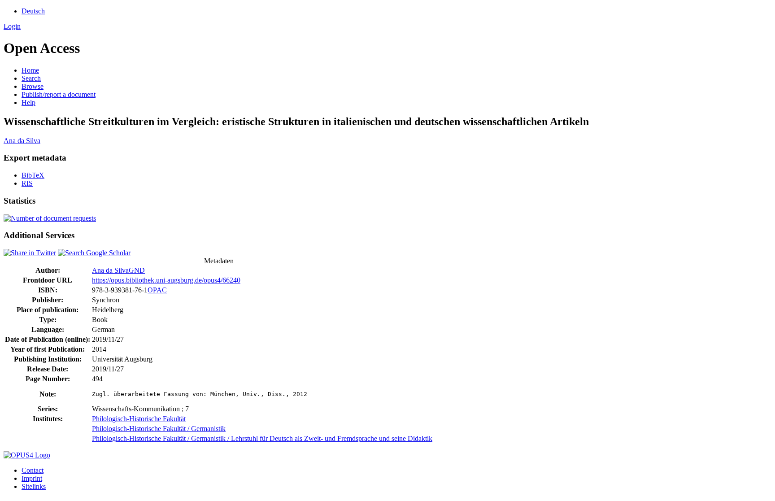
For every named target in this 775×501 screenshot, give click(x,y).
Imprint (32, 478)
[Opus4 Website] (27, 455)
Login (12, 26)
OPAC (157, 290)
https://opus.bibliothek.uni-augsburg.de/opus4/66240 (166, 280)
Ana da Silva (22, 140)
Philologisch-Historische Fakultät (139, 419)
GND (137, 270)
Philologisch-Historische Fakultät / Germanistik (159, 428)
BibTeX (33, 175)
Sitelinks (34, 486)
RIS (27, 183)
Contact (33, 470)
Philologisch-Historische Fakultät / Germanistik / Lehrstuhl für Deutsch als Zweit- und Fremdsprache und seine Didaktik (262, 438)
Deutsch (33, 11)
